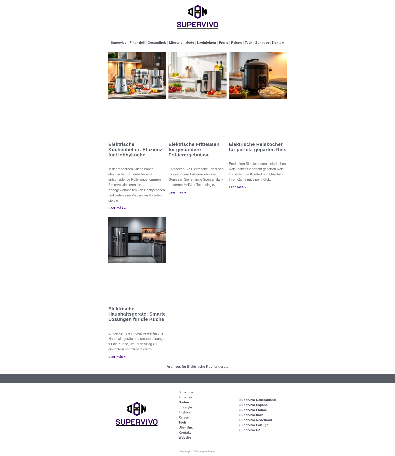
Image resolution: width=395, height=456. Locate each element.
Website (185, 437)
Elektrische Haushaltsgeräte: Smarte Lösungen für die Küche (137, 314)
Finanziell (137, 42)
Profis (223, 42)
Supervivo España (253, 405)
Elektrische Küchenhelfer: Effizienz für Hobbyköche (135, 149)
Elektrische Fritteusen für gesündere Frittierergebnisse (193, 149)
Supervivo (119, 42)
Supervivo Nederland (255, 420)
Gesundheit (157, 42)
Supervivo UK (250, 430)
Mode (189, 42)
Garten (184, 402)
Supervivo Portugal (254, 425)
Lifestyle (175, 42)
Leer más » (117, 208)
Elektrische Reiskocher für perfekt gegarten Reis (257, 147)
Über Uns (186, 427)
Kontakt (278, 42)
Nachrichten (206, 42)
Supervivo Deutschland (257, 400)
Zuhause (262, 42)
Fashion (185, 412)
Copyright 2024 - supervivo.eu (197, 451)
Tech (248, 42)
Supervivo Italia (251, 415)
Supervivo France (253, 410)
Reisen (236, 42)
